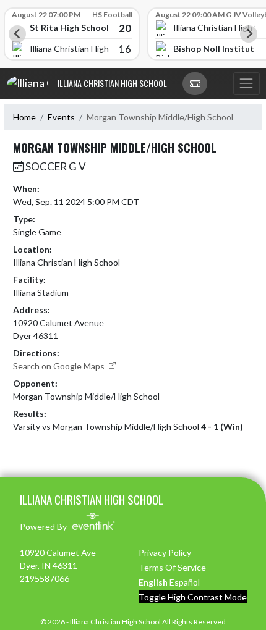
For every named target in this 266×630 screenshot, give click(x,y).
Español (184, 582)
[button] (194, 84)
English (153, 582)
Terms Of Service (172, 567)
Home (24, 117)
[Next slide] (248, 34)
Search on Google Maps (59, 366)
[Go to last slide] (17, 34)
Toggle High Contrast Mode (193, 597)
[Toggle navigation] (246, 84)
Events (61, 117)
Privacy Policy (165, 552)
